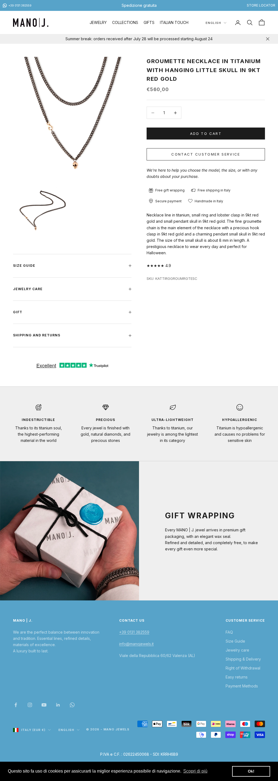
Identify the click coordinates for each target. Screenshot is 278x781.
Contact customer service (205, 154)
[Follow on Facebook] (15, 705)
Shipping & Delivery (243, 659)
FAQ (229, 632)
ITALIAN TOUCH (174, 22)
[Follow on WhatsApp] (72, 705)
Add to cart (206, 133)
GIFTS (149, 22)
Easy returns (237, 677)
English (213, 23)
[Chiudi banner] (268, 39)
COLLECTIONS (125, 22)
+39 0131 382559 (134, 632)
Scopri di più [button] (195, 771)
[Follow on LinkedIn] (58, 705)
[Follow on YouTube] (44, 705)
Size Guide (235, 641)
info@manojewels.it (136, 643)
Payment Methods (242, 686)
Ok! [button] (251, 771)
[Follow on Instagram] (30, 705)
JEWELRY (98, 22)
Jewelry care (237, 650)
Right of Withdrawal (243, 668)
